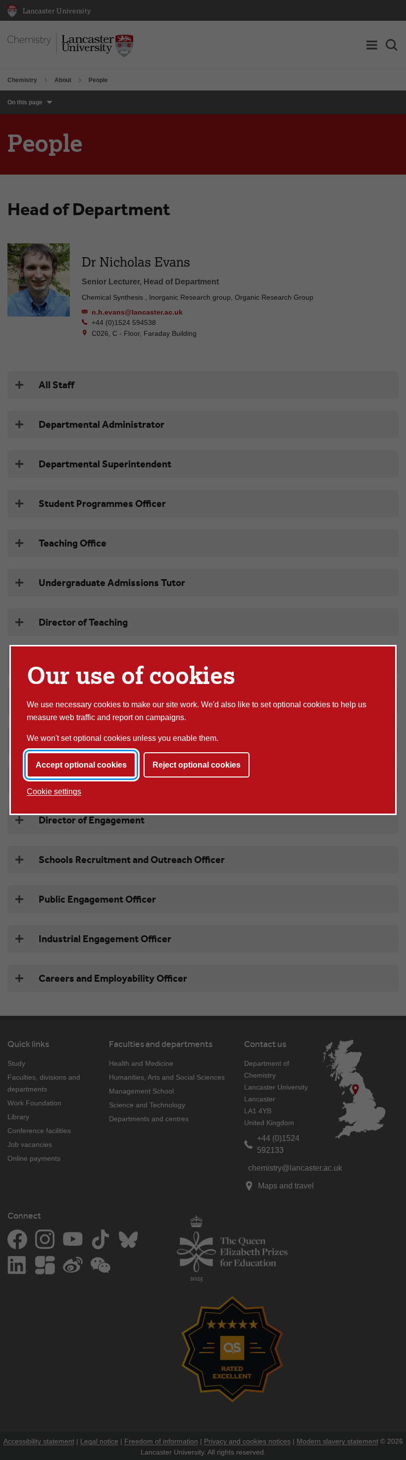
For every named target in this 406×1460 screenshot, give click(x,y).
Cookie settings (54, 791)
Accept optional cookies (81, 765)
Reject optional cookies (196, 765)
